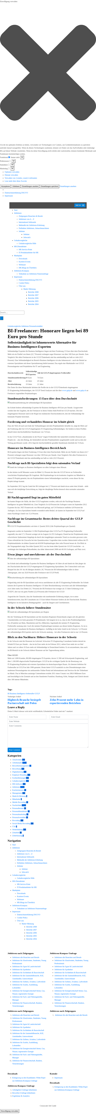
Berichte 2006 (33, 298)
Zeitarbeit (15, 833)
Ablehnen (16, 186)
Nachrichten (16, 805)
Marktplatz (18, 256)
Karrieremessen (18, 790)
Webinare (22, 265)
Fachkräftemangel (19, 778)
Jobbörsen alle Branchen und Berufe (25, 957)
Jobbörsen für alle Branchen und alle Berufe (71, 1015)
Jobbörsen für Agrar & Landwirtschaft (26, 966)
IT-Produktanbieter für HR (28, 253)
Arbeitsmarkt (17, 763)
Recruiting (16, 820)
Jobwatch (26, 237)
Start (15, 210)
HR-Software (17, 784)
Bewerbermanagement (20, 766)
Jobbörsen (18, 213)
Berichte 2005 (33, 301)
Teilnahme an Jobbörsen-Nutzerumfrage (33, 274)
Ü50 (14, 827)
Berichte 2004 (33, 304)
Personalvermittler (36, 326)
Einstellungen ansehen (30, 186)
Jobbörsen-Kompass (21, 271)
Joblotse (22, 231)
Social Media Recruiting (21, 823)
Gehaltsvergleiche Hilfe (27, 243)
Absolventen (17, 760)
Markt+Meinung (29, 289)
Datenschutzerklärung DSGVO (16, 193)
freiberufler (30, 694)
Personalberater (18, 808)
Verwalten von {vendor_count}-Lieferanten (21, 178)
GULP (37, 694)
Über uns (22, 286)
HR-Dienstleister (20, 246)
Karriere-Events (24, 262)
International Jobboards (27, 222)
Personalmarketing (19, 814)
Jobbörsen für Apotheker (21, 970)
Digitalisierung (17, 772)
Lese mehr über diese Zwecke (16, 181)
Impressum (9, 196)
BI (8, 694)
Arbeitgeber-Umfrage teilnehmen (24, 1090)
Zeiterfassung (17, 836)
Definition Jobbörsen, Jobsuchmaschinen (34, 228)
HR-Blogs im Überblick (28, 268)
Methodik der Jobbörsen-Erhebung (31, 225)
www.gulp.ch (81, 390)
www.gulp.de (67, 390)
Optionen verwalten (12, 172)
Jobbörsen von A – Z (26, 219)
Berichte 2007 (33, 295)
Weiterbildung (17, 830)
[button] (48, 73)
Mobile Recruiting (19, 802)
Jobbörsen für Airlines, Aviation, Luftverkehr (28, 982)
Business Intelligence (18, 694)
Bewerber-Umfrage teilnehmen (23, 1093)
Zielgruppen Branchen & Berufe (31, 216)
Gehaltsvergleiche (20, 240)
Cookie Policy (24, 283)
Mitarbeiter (16, 799)
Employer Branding (19, 775)
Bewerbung (16, 769)
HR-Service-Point (25, 250)
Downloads (23, 259)
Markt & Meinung (19, 796)
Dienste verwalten (11, 175)
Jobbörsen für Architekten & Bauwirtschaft (28, 973)
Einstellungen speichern (49, 186)
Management (17, 793)
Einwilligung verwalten (9, 1111)
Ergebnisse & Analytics (21, 1096)
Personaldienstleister (19, 811)
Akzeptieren (5, 186)
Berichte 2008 (33, 292)
